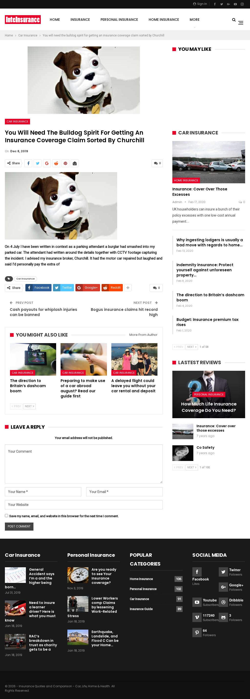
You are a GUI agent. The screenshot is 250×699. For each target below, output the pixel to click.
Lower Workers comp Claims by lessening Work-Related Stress (92, 607)
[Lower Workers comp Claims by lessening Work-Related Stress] (77, 604)
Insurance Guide (141, 609)
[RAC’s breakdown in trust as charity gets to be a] (15, 642)
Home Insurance (164, 19)
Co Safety (205, 447)
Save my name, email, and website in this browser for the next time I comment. (64, 516)
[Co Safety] (182, 453)
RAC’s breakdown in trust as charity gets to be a (43, 643)
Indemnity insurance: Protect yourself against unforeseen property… (205, 270)
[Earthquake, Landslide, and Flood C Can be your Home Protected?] (77, 637)
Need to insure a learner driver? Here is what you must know (30, 611)
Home (55, 19)
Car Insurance (17, 121)
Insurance (80, 19)
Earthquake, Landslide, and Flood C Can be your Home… (105, 638)
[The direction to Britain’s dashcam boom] (33, 359)
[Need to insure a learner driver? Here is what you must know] (15, 608)
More (194, 19)
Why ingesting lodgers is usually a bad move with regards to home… (210, 242)
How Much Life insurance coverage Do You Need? (209, 407)
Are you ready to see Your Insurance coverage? (104, 576)
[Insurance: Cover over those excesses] (208, 162)
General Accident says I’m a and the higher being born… (29, 578)
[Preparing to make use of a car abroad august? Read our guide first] (84, 359)
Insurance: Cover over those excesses (216, 428)
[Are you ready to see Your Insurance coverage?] (77, 575)
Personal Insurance (119, 19)
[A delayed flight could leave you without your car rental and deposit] (134, 359)
